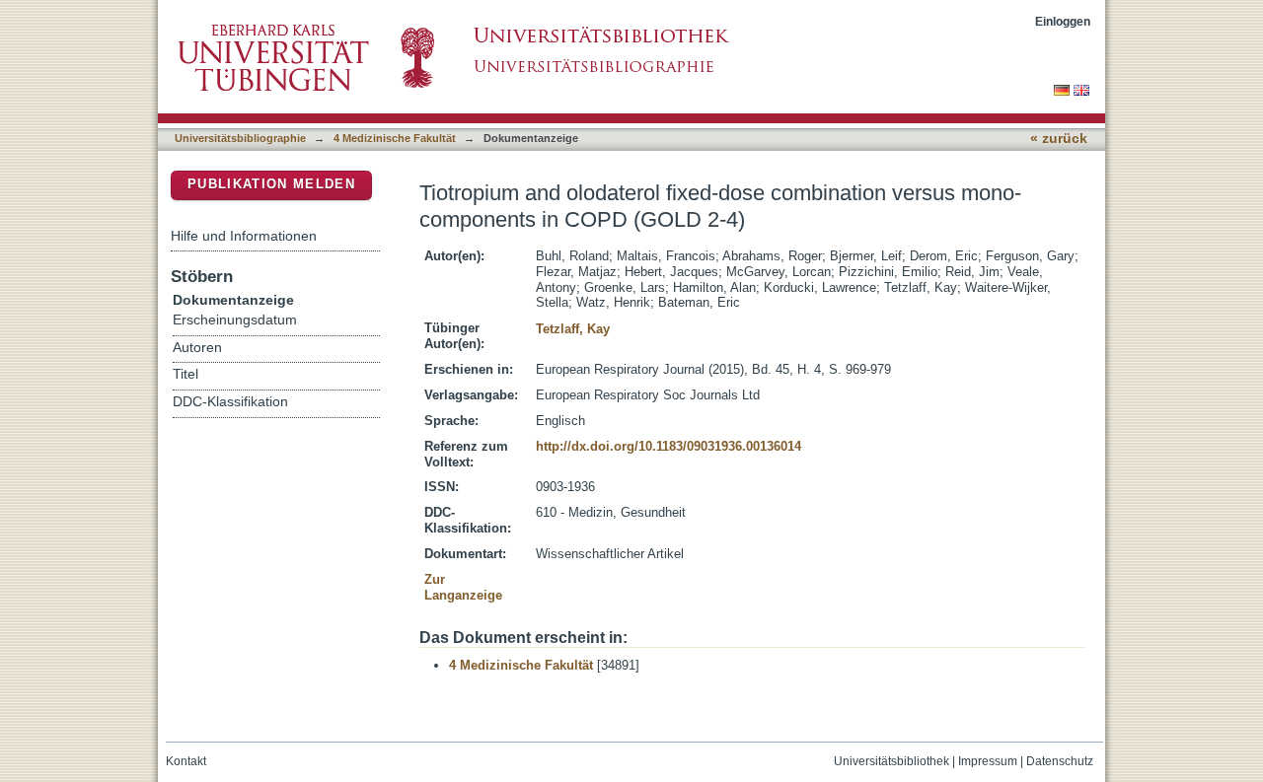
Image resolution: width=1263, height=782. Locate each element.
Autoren (197, 347)
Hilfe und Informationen (244, 236)
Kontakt (186, 761)
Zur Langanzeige (463, 587)
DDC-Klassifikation (230, 401)
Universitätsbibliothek (891, 761)
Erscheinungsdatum (235, 320)
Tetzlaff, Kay (573, 328)
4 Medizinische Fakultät (395, 138)
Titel (185, 374)
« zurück (1058, 138)
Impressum (987, 761)
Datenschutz (1059, 761)
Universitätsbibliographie (240, 138)
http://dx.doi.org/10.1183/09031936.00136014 (668, 446)
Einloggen (1062, 21)
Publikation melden (271, 184)
